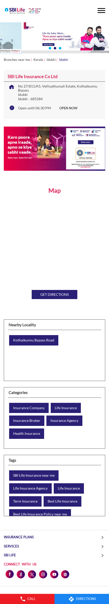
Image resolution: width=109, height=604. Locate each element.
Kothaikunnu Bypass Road (33, 340)
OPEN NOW (68, 108)
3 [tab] (59, 47)
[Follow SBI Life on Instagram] (43, 574)
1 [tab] (49, 47)
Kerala (38, 60)
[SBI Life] (23, 11)
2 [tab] (54, 47)
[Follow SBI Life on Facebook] (9, 574)
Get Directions (54, 294)
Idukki (51, 60)
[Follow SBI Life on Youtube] (54, 574)
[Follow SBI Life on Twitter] (31, 574)
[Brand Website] (65, 574)
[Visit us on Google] (20, 574)
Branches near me (17, 60)
